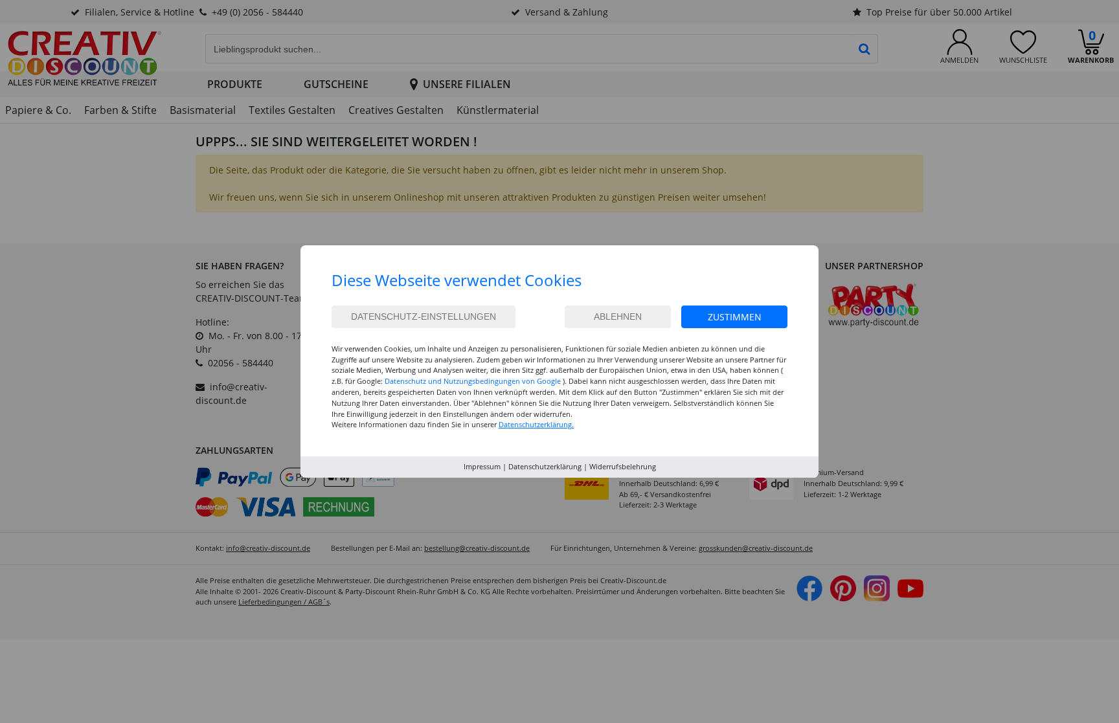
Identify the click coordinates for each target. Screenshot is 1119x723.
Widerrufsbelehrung (622, 466)
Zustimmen (735, 317)
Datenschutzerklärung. (536, 424)
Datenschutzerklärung (545, 466)
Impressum (482, 466)
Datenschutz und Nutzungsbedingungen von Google (473, 381)
